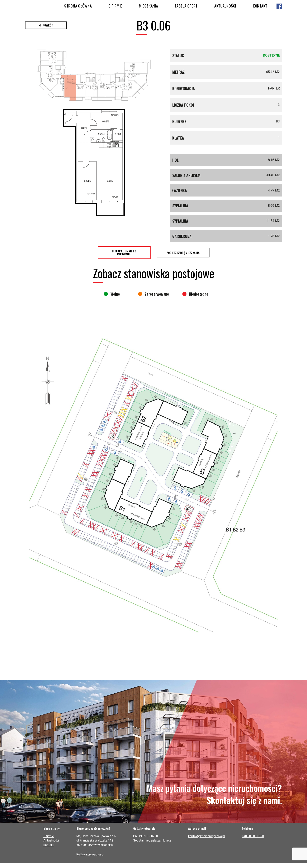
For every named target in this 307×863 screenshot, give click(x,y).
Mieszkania (148, 6)
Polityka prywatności (90, 854)
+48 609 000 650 (253, 836)
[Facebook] (279, 7)
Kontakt (260, 6)
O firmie (115, 6)
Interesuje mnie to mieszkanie (124, 252)
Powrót (48, 25)
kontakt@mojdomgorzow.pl (206, 836)
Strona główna (78, 6)
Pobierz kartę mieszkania (182, 252)
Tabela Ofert (186, 6)
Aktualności (225, 6)
